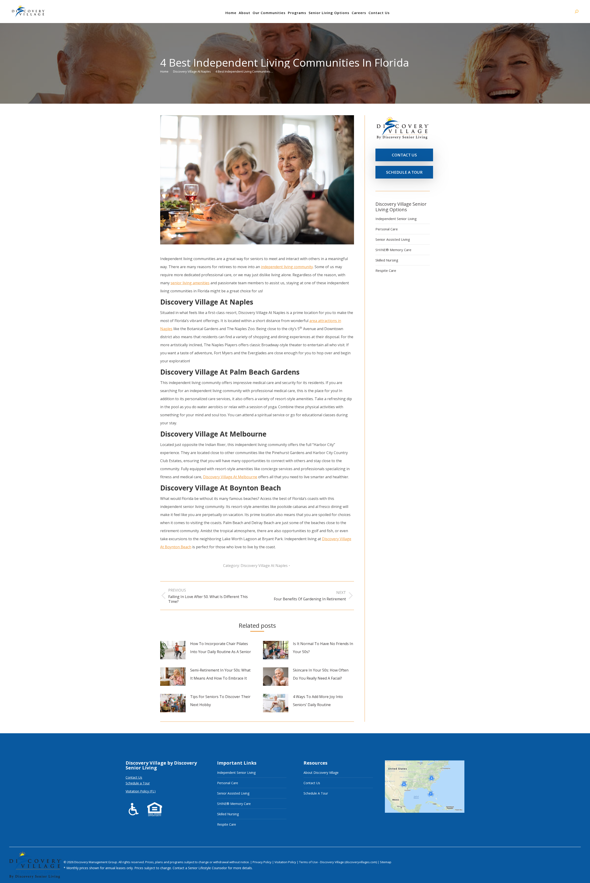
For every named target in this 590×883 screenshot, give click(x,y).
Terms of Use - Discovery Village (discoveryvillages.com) (338, 862)
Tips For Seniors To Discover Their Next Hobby (220, 700)
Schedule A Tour (316, 793)
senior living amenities (190, 282)
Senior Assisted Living (392, 239)
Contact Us (134, 777)
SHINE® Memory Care (393, 249)
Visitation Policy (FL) (141, 791)
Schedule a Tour (138, 783)
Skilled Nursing (386, 260)
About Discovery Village (321, 772)
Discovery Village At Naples (264, 565)
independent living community (287, 266)
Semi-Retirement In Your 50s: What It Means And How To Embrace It (220, 674)
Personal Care (386, 229)
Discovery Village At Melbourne (230, 476)
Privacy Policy (262, 862)
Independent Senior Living (396, 218)
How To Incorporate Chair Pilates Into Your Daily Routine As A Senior (220, 647)
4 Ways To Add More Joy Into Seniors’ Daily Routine (318, 700)
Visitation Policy (285, 862)
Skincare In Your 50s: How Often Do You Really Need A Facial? (320, 674)
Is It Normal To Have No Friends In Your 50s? (323, 647)
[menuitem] (230, 12)
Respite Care (385, 270)
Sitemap (385, 862)
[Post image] (173, 650)
